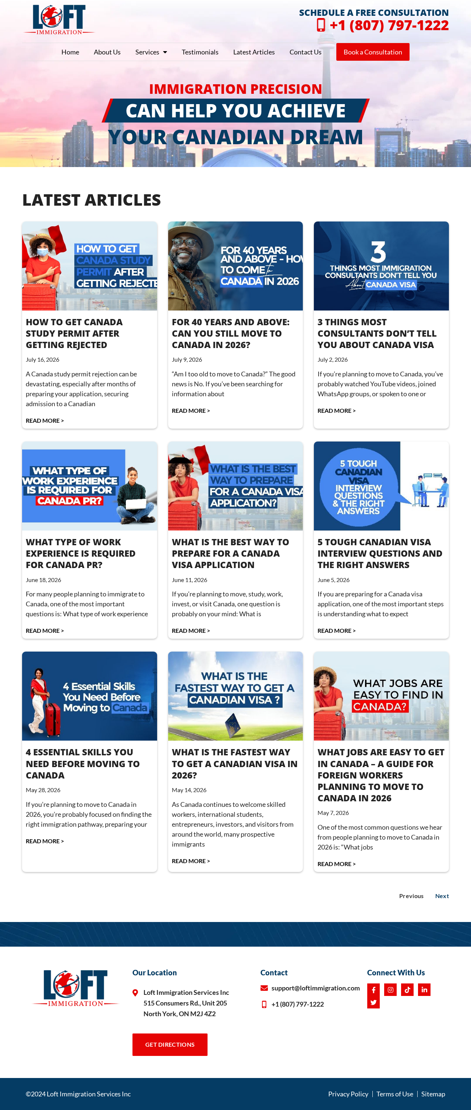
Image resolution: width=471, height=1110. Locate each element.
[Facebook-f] (373, 989)
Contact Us (306, 52)
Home (70, 52)
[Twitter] (373, 1002)
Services (147, 52)
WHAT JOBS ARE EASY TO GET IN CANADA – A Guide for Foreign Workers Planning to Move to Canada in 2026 (381, 775)
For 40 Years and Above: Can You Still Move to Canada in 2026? (231, 333)
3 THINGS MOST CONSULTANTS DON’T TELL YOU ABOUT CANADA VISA (377, 333)
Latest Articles (254, 52)
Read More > (45, 420)
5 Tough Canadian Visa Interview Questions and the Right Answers (380, 553)
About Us (107, 52)
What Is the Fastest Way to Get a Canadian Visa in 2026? (235, 763)
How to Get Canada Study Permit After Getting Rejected (74, 333)
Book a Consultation (373, 52)
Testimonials (200, 52)
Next (442, 895)
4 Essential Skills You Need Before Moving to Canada (83, 763)
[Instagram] (390, 989)
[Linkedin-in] (424, 989)
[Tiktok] (407, 989)
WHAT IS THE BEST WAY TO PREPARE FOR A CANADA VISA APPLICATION (230, 553)
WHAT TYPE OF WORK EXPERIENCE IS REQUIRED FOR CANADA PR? (81, 553)
